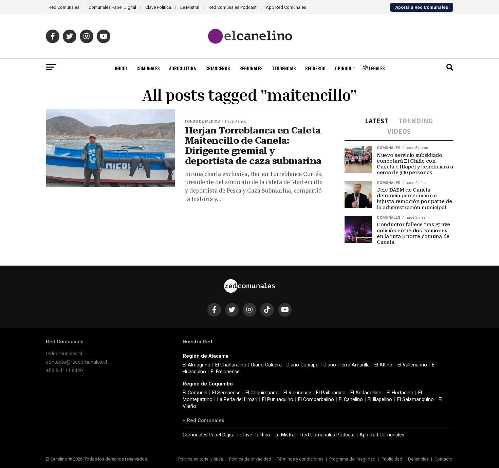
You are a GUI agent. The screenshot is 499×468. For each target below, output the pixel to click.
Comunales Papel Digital (112, 7)
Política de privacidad (250, 459)
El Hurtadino (400, 393)
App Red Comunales (286, 7)
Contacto (443, 459)
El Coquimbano (262, 393)
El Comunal (195, 393)
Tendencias (284, 68)
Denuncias (418, 459)
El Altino (383, 365)
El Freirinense (225, 372)
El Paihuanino (331, 393)
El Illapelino (380, 399)
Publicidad (392, 459)
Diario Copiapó (303, 365)
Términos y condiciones (300, 459)
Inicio (121, 68)
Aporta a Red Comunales (421, 7)
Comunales (148, 68)
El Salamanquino (415, 399)
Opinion (343, 68)
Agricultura (182, 68)
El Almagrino (196, 365)
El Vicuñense (297, 393)
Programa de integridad (352, 459)
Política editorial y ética (200, 459)
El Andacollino (366, 393)
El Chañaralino (230, 365)
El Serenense (226, 393)
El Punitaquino (277, 399)
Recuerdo (315, 68)
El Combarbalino (316, 399)
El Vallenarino (412, 365)
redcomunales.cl (64, 354)
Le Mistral (189, 7)
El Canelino (351, 399)
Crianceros (217, 68)
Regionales (250, 68)
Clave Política (158, 7)
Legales (376, 68)
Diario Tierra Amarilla (347, 365)
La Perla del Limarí (237, 399)
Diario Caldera (266, 365)
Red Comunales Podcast (232, 7)
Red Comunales (64, 7)
